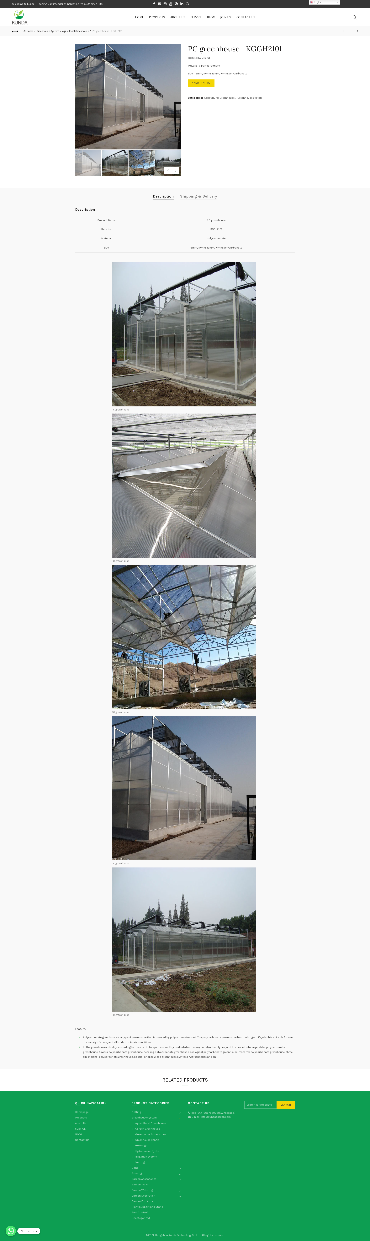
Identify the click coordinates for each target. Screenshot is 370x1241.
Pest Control (140, 1212)
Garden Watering (142, 1190)
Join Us (225, 17)
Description (163, 196)
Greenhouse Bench (147, 1140)
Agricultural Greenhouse (75, 31)
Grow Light (142, 1145)
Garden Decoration (143, 1195)
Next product (355, 31)
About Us (177, 17)
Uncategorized (141, 1218)
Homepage (81, 1112)
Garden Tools (140, 1184)
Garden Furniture (142, 1201)
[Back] (15, 31)
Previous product (345, 31)
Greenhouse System (47, 31)
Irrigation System (146, 1156)
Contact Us (245, 17)
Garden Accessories (144, 1179)
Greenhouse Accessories (150, 1134)
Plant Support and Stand (147, 1206)
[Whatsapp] (11, 1231)
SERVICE (196, 17)
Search (286, 1104)
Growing (137, 1173)
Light (135, 1167)
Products (157, 17)
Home (139, 17)
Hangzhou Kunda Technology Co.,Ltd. (178, 1235)
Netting (136, 1112)
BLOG (211, 17)
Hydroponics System (148, 1151)
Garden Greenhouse (147, 1128)
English (317, 2)
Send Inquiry (201, 83)
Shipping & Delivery (198, 196)
